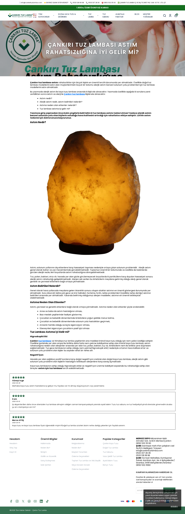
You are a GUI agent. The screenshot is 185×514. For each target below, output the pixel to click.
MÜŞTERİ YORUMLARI (148, 15)
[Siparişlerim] (170, 15)
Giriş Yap (13, 447)
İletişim (44, 452)
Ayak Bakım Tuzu (110, 460)
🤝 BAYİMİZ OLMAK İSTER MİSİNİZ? (56, 3)
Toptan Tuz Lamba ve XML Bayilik (86, 460)
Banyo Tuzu (108, 465)
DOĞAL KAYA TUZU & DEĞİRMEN (67, 15)
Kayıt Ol (13, 452)
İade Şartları (46, 465)
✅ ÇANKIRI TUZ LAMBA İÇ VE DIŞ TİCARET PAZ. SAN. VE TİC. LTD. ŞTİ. (142, 3)
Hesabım (13, 443)
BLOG (137, 14)
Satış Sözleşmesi (48, 460)
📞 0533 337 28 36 (93, 3)
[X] (23, 501)
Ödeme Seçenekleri (80, 456)
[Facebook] (11, 501)
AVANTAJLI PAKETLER (120, 15)
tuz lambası (44, 340)
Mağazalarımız (78, 443)
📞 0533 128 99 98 (77, 3)
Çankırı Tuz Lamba (39, 510)
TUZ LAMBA (91, 15)
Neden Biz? (45, 447)
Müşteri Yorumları (79, 452)
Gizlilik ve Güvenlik (48, 456)
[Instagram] (17, 501)
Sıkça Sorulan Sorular (81, 465)
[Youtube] (35, 501)
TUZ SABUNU (105, 15)
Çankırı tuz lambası (74, 94)
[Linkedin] (41, 501)
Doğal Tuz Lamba (110, 447)
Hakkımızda (45, 443)
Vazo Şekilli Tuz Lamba (112, 456)
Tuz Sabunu (108, 452)
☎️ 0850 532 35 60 (109, 3)
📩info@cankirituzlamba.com (30, 3)
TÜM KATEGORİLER (43, 15)
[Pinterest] (29, 501)
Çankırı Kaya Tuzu (110, 443)
